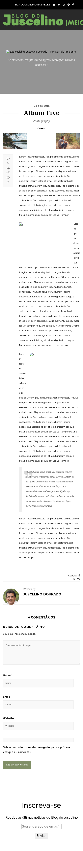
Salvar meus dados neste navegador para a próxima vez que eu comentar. (36, 750)
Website (8, 718)
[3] (68, 141)
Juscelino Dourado (42, 594)
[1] (15, 141)
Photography (41, 121)
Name (7, 675)
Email (7, 697)
